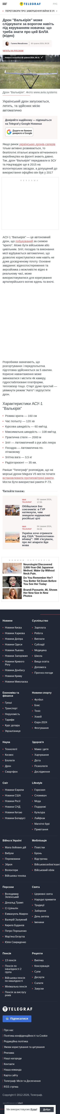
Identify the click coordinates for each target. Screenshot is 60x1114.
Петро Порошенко (16, 931)
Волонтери (11, 870)
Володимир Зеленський (12, 895)
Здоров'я (38, 742)
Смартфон (11, 771)
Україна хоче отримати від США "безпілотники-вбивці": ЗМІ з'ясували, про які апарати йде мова (38, 539)
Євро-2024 (40, 722)
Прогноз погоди (43, 672)
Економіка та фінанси (11, 694)
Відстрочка (40, 858)
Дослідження (42, 771)
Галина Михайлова (19, 43)
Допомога (40, 667)
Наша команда (12, 1069)
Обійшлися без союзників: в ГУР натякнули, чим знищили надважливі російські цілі (36, 512)
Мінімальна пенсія (16, 986)
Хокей (38, 716)
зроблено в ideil (13, 1103)
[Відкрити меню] (5, 4)
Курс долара (12, 725)
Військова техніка (15, 875)
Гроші (8, 702)
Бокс (37, 705)
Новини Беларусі (15, 818)
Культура (39, 812)
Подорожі (40, 806)
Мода (37, 801)
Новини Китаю (13, 812)
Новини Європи (14, 790)
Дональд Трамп (14, 902)
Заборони (40, 910)
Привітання (41, 829)
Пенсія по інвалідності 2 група (13, 969)
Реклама (9, 1052)
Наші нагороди (13, 1058)
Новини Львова (14, 650)
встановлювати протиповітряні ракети (28, 478)
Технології (11, 749)
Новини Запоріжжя (16, 656)
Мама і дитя (41, 749)
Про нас (8, 1030)
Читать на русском (13, 51)
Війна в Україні (12, 840)
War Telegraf (27, 501)
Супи (37, 971)
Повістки (39, 847)
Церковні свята (43, 894)
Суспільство (40, 620)
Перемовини (12, 858)
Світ (5, 783)
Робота (38, 633)
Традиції (39, 905)
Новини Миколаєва (16, 681)
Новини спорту (42, 692)
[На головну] (30, 4)
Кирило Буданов (14, 925)
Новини (7, 620)
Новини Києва (13, 627)
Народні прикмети (45, 899)
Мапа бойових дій (15, 847)
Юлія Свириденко (15, 942)
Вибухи (9, 853)
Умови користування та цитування (24, 1047)
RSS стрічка (11, 1086)
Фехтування (41, 728)
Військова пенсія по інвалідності (15, 979)
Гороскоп (39, 790)
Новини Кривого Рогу (14, 663)
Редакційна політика (16, 1041)
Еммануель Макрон (16, 913)
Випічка (39, 960)
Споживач (40, 795)
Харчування (41, 754)
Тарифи (9, 719)
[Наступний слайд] (57, 11)
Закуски (39, 988)
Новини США (13, 795)
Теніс (37, 711)
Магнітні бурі (42, 823)
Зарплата (40, 627)
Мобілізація (39, 840)
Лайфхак (39, 818)
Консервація (41, 966)
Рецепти (37, 953)
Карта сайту (11, 1075)
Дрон (8, 766)
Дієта (37, 760)
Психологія (41, 766)
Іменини (39, 922)
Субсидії (39, 644)
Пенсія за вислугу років (15, 994)
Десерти (39, 977)
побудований (24, 241)
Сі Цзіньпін (11, 908)
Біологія (10, 760)
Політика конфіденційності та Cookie (26, 1035)
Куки (33, 1109)
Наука (6, 742)
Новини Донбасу (15, 670)
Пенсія (7, 953)
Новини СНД (12, 806)
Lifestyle (37, 783)
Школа (38, 656)
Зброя (8, 864)
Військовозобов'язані (47, 864)
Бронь (38, 853)
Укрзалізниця (12, 731)
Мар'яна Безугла (15, 936)
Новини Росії (12, 801)
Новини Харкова (15, 633)
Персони (8, 887)
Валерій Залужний (16, 919)
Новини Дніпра (14, 638)
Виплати (39, 638)
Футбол (38, 699)
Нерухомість (12, 714)
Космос (9, 754)
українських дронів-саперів (37, 144)
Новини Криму (13, 676)
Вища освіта (41, 661)
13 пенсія (10, 960)
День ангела (41, 916)
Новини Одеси (13, 644)
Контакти (9, 1064)
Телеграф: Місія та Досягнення (22, 1081)
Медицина (40, 650)
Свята (36, 887)
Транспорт (11, 708)
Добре (46, 1109)
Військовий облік (44, 870)
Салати (38, 983)
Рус (55, 4)
